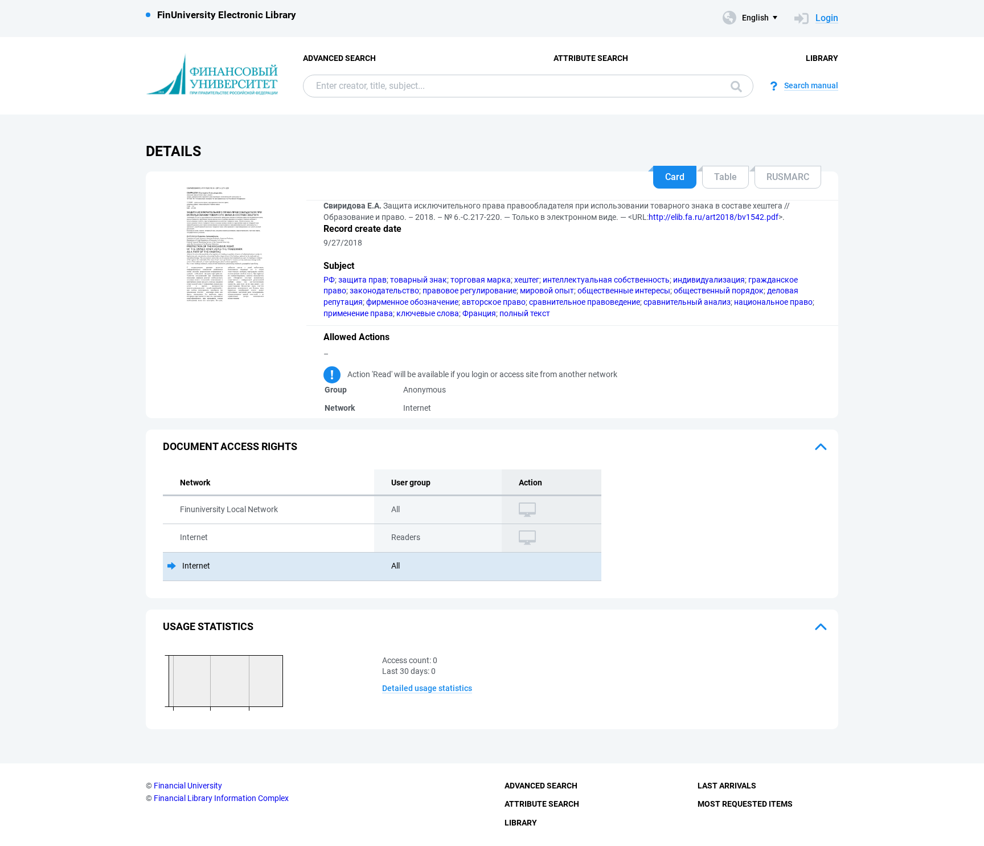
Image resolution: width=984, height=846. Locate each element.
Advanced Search (339, 58)
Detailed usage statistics (427, 688)
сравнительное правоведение (584, 301)
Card (674, 176)
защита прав (362, 279)
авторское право (494, 301)
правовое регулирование (469, 290)
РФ (329, 279)
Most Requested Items (745, 803)
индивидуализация (709, 279)
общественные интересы (623, 290)
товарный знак (418, 279)
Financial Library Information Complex (221, 798)
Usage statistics (208, 626)
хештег (526, 279)
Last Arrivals (727, 785)
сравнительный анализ (687, 301)
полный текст (524, 313)
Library (822, 58)
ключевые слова (427, 313)
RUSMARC (787, 176)
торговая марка (480, 279)
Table (725, 176)
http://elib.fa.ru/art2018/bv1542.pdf (713, 217)
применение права (358, 313)
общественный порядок (719, 290)
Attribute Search (591, 58)
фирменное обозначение (412, 301)
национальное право (773, 301)
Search (733, 86)
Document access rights (230, 446)
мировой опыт (547, 290)
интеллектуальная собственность (606, 279)
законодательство (384, 290)
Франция (479, 313)
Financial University (188, 785)
